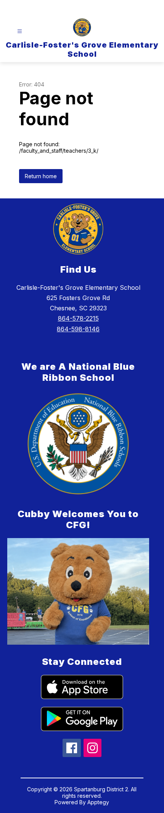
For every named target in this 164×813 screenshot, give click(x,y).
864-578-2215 (78, 318)
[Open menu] (19, 31)
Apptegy (98, 802)
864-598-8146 (78, 329)
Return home (41, 176)
